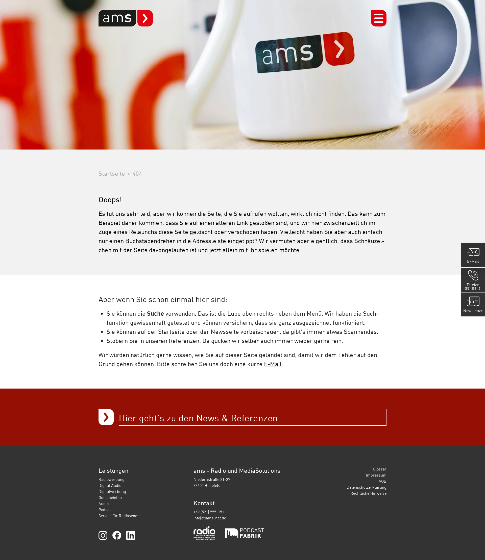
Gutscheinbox (111, 497)
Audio (104, 503)
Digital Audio (110, 485)
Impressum (376, 475)
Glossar (379, 468)
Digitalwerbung (112, 491)
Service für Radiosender (120, 515)
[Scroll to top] (474, 549)
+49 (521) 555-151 (208, 511)
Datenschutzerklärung (366, 487)
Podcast (106, 509)
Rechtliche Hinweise (368, 493)
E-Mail (273, 363)
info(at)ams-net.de (209, 517)
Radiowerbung (112, 479)
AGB (382, 481)
